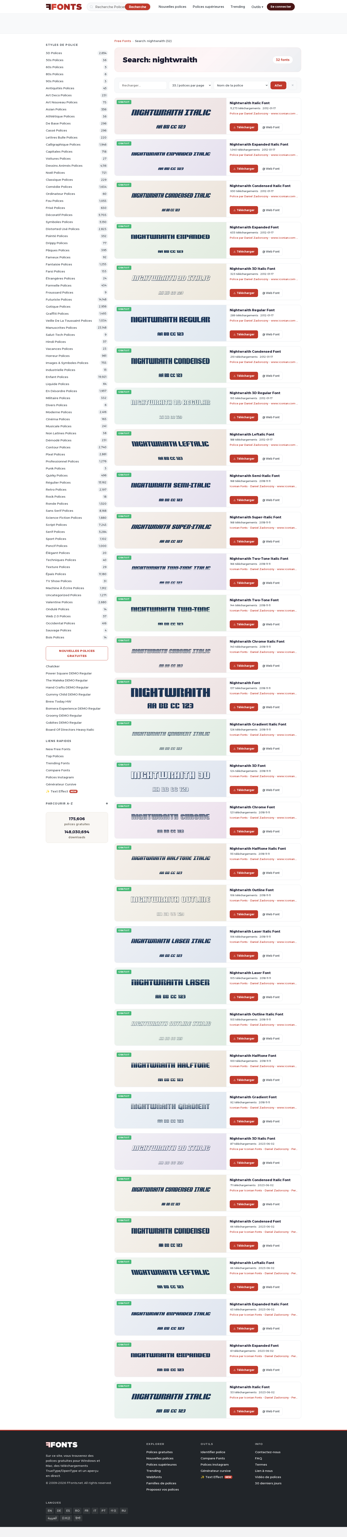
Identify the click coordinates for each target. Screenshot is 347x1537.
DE (59, 1510)
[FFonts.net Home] (64, 7)
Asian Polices (56, 109)
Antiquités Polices (60, 88)
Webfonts (154, 1477)
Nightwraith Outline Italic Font (256, 1014)
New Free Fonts (58, 749)
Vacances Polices (59, 349)
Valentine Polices (59, 602)
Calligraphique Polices (63, 144)
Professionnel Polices (62, 461)
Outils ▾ (257, 7)
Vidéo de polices (268, 1477)
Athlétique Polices (60, 116)
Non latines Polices (61, 433)
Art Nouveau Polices (62, 102)
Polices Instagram (60, 777)
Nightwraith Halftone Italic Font (258, 849)
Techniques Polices (61, 560)
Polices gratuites (159, 1452)
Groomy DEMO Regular (64, 715)
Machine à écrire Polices (65, 588)
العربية (52, 1518)
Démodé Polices (58, 440)
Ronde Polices (57, 503)
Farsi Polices (55, 271)
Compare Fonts (58, 770)
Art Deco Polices (59, 95)
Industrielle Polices (60, 370)
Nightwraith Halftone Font (253, 1056)
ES (68, 1510)
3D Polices (54, 53)
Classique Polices (59, 180)
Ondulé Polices (57, 609)
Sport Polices (56, 539)
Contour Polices (58, 447)
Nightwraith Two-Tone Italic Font (259, 559)
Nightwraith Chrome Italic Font (257, 641)
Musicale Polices (58, 426)
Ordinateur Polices (60, 194)
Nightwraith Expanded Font (254, 227)
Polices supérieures (208, 7)
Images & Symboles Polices (67, 363)
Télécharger (245, 127)
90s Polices (54, 81)
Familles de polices (161, 1483)
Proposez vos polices (162, 1489)
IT (95, 1510)
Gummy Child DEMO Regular (68, 694)
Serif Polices (55, 532)
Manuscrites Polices (61, 328)
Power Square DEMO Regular (69, 673)
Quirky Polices (57, 475)
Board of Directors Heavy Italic (70, 730)
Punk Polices (55, 468)
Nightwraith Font (245, 683)
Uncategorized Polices (63, 595)
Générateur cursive (61, 784)
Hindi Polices (56, 342)
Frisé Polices (55, 208)
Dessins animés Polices (64, 165)
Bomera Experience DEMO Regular (73, 708)
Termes (261, 1464)
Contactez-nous (268, 1452)
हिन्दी (78, 1518)
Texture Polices (58, 567)
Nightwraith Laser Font (250, 973)
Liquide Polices (57, 384)
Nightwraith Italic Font (250, 103)
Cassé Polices (56, 130)
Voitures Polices (58, 158)
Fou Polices (54, 201)
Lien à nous (264, 1471)
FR (86, 1510)
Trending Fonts (58, 763)
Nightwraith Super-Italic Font (255, 517)
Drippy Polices (57, 243)
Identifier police (213, 1452)
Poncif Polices (56, 546)
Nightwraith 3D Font (248, 766)
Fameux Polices (58, 257)
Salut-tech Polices (60, 335)
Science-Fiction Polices (64, 518)
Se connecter (280, 6)
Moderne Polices (59, 412)
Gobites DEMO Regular (64, 722)
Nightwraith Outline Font (252, 890)
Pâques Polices (57, 250)
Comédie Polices (59, 187)
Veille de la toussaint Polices (69, 321)
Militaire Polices (58, 398)
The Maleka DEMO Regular (67, 680)
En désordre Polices (61, 391)
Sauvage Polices (58, 630)
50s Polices (54, 60)
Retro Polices (56, 489)
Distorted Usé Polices (63, 229)
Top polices (55, 756)
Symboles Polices (59, 222)
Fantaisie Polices (59, 264)
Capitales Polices (59, 151)
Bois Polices (55, 637)
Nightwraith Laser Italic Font (255, 931)
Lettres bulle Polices (62, 137)
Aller (278, 85)
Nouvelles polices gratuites (77, 653)
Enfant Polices (57, 377)
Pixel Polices (55, 454)
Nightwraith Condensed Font (255, 351)
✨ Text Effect (61, 791)
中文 (113, 1510)
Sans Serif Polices (59, 511)
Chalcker (53, 666)
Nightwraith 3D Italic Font (252, 269)
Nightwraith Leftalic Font (252, 434)
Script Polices (56, 525)
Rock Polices (55, 496)
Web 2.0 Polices (58, 616)
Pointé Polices (57, 236)
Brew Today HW (58, 701)
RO (77, 1510)
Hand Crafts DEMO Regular (67, 687)
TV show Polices (59, 581)
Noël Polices (55, 173)
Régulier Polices (58, 482)
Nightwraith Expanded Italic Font (259, 144)
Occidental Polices (60, 623)
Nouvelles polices (172, 7)
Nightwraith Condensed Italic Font (260, 186)
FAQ (258, 1458)
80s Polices (54, 74)
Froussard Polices (59, 292)
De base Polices (58, 123)
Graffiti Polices (57, 313)
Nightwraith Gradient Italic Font (258, 724)
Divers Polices (56, 405)
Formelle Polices (58, 285)
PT (104, 1510)
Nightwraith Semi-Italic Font (255, 476)
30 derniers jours (268, 1483)
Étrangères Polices (60, 278)
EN (50, 1510)
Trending (238, 7)
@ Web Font (271, 127)
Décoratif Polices (59, 215)
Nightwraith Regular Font (252, 310)
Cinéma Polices (58, 419)
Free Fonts (122, 41)
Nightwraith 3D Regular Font (255, 393)
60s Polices (54, 67)
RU (124, 1510)
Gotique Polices (58, 306)
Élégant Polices (58, 553)
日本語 (66, 1518)
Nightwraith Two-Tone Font (254, 600)
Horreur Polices (58, 356)
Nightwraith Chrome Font (252, 807)
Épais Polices (56, 574)
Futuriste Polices (59, 299)
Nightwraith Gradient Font (253, 1097)
